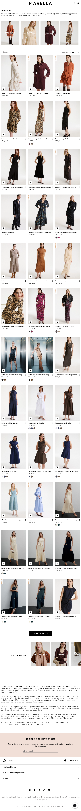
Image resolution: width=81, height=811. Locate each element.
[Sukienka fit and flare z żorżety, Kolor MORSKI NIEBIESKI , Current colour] (32, 622)
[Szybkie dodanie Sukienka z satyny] (3, 228)
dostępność (43, 799)
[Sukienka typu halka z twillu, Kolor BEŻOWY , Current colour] (32, 144)
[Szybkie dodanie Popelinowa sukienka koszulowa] (30, 515)
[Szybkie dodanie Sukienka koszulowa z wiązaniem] (30, 228)
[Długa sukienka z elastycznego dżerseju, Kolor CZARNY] (29, 331)
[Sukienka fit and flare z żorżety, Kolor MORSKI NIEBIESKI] (59, 525)
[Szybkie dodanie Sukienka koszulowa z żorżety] (57, 182)
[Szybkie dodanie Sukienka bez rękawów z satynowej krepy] (3, 563)
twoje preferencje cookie (52, 797)
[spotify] (39, 790)
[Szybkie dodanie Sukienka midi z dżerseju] (3, 418)
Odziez (5, 52)
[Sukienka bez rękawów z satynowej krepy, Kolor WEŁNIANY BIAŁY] (2, 622)
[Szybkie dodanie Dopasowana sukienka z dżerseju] (3, 322)
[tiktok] (44, 790)
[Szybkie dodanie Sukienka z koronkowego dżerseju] (30, 276)
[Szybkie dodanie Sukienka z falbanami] (57, 88)
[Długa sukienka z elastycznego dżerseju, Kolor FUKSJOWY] (59, 237)
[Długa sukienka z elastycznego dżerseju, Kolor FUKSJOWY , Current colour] (32, 331)
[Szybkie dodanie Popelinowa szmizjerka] (30, 418)
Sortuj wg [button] (65, 52)
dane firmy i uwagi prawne (71, 797)
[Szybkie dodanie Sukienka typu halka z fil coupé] (57, 134)
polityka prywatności (20, 797)
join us (36, 799)
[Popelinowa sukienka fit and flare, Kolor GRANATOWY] (29, 476)
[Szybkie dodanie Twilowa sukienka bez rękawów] (57, 370)
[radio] (10, 33)
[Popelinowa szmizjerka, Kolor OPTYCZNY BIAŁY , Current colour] (29, 428)
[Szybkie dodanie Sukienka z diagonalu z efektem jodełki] (57, 612)
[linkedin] (49, 790)
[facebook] (34, 790)
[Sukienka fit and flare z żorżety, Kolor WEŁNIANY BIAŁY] (29, 622)
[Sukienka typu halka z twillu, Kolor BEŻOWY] (59, 331)
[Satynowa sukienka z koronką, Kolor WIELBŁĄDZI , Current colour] (32, 380)
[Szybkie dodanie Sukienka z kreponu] (57, 276)
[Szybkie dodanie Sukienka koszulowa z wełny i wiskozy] (3, 276)
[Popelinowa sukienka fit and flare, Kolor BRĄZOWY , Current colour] (32, 476)
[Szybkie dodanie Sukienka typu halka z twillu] (30, 134)
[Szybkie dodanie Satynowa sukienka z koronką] (3, 370)
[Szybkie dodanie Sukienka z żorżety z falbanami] (3, 134)
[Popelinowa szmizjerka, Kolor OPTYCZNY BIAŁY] (56, 428)
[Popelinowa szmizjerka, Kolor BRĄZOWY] (34, 428)
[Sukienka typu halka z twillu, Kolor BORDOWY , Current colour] (56, 331)
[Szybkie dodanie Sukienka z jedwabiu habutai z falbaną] (3, 88)
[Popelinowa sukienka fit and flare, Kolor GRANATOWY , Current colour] (56, 476)
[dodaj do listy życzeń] (25, 94)
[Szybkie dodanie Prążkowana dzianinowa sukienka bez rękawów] (30, 182)
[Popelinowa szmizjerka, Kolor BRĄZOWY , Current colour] (61, 428)
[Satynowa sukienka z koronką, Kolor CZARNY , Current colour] (2, 380)
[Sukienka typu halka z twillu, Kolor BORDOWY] (29, 144)
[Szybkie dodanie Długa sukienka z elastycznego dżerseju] (57, 228)
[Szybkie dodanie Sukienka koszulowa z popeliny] (30, 88)
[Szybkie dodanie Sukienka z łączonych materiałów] (30, 563)
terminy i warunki (7, 797)
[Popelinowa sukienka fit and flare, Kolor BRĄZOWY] (59, 476)
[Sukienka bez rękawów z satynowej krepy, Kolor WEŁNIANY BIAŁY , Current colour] (2, 573)
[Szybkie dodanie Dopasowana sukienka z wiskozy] (3, 182)
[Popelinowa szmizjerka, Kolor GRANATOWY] (32, 428)
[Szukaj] (74, 3)
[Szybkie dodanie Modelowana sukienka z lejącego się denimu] (3, 515)
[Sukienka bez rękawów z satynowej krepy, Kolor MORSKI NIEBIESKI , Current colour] (5, 622)
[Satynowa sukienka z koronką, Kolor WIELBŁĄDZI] (5, 380)
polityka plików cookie (35, 797)
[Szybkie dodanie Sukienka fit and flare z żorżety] (57, 515)
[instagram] (30, 790)
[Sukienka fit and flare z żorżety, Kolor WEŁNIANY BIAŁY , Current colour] (56, 525)
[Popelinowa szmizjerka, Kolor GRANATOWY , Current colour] (5, 476)
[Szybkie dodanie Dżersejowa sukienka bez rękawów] (57, 563)
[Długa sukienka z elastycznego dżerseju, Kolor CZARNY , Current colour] (56, 237)
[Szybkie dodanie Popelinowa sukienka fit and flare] (30, 467)
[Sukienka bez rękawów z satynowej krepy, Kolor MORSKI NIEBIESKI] (5, 573)
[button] (76, 52)
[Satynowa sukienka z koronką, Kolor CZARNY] (29, 380)
